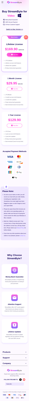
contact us (22, 235)
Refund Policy (20, 227)
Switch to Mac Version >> (14, 29)
